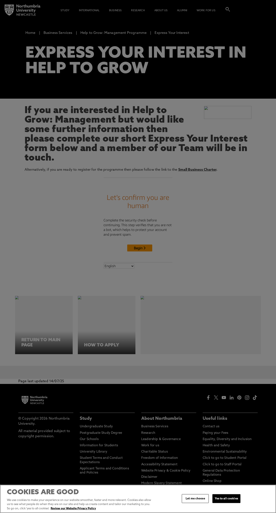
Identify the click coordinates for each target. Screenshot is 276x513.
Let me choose (195, 498)
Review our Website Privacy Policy (73, 508)
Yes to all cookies (226, 498)
